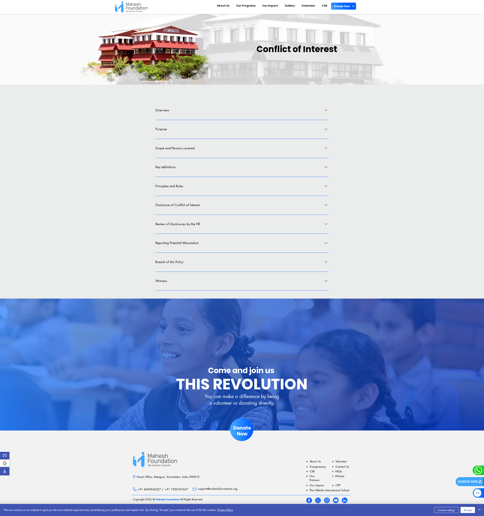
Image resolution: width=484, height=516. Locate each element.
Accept (468, 510)
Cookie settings (446, 510)
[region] (4, 455)
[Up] (477, 493)
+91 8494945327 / (151, 489)
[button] (5, 455)
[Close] (479, 510)
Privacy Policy (225, 510)
